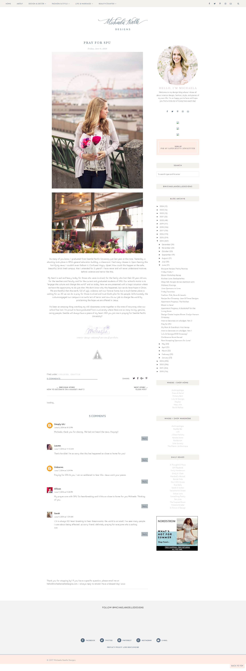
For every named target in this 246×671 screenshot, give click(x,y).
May (163, 344)
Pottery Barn (178, 396)
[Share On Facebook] (138, 378)
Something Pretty (177, 496)
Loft (178, 432)
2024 (162, 206)
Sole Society (178, 443)
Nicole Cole (178, 479)
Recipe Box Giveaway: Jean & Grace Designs (180, 298)
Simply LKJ (59, 424)
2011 (161, 368)
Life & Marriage (83, 4)
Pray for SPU (166, 324)
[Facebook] (208, 3)
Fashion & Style (60, 4)
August (165, 258)
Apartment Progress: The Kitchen (175, 301)
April (164, 347)
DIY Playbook (178, 467)
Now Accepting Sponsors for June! (175, 340)
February (165, 354)
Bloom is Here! (167, 305)
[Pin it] (146, 378)
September (166, 254)
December (166, 244)
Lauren (57, 445)
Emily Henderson (178, 470)
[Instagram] (225, 3)
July (163, 261)
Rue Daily (178, 485)
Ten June (178, 499)
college (64, 374)
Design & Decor (36, 4)
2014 (162, 241)
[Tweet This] (134, 378)
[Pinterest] (219, 3)
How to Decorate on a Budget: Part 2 (176, 320)
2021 (162, 217)
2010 (162, 371)
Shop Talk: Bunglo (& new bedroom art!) (177, 282)
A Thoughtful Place (178, 465)
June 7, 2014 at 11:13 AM (64, 449)
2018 (162, 227)
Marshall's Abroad (177, 476)
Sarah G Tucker (178, 487)
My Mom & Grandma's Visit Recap (175, 327)
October (165, 251)
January (165, 357)
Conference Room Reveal (171, 337)
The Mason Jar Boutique (178, 446)
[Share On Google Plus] (142, 378)
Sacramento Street (178, 490)
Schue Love (178, 493)
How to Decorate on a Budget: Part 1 (176, 330)
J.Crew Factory (178, 434)
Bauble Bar (177, 429)
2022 (162, 213)
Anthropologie (178, 390)
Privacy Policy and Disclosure (123, 647)
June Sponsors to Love (171, 288)
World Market (178, 407)
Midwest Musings (168, 285)
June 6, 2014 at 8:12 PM (63, 427)
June (164, 265)
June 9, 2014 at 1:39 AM (63, 517)
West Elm (178, 404)
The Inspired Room (178, 502)
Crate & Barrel (178, 393)
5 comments (54, 378)
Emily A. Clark (178, 473)
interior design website (87, 337)
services (103, 337)
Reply (145, 438)
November (166, 248)
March (164, 351)
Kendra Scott (177, 437)
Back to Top (237, 666)
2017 (162, 230)
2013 (162, 361)
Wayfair (178, 402)
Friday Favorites (168, 291)
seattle (76, 374)
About (20, 4)
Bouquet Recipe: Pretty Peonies (174, 268)
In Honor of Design (178, 508)
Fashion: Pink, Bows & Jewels (173, 295)
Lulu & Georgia (178, 399)
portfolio (114, 337)
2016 (162, 234)
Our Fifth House (178, 482)
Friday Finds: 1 (167, 272)
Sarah (57, 513)
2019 (162, 223)
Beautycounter (106, 4)
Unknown (58, 467)
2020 (162, 220)
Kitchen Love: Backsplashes (172, 278)
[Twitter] (214, 3)
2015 (162, 237)
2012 (162, 364)
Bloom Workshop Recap (171, 275)
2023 (162, 210)
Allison (57, 488)
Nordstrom (177, 440)
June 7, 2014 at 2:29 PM (63, 470)
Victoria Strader (177, 505)
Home (8, 4)
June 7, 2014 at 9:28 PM (63, 492)
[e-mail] (230, 3)
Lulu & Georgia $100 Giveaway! (174, 334)
